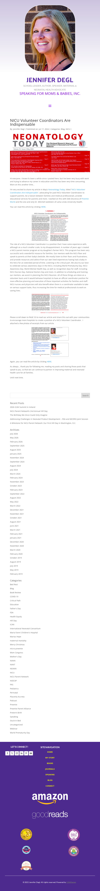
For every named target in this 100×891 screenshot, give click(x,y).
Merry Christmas (17, 644)
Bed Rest (14, 584)
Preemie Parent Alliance (20, 708)
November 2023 (17, 481)
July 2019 (14, 566)
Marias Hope (15, 636)
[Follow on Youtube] (31, 753)
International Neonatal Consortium (25, 628)
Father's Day (15, 608)
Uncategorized (16, 724)
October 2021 (16, 517)
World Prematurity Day (20, 732)
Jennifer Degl (18, 129)
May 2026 (14, 437)
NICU (68, 129)
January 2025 (15, 454)
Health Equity (16, 616)
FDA (11, 612)
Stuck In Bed (15, 720)
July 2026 (14, 433)
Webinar (13, 728)
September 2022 (17, 494)
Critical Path (15, 600)
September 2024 (17, 461)
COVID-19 (14, 596)
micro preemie (16, 648)
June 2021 (14, 526)
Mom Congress (16, 652)
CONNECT (50, 786)
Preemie (13, 704)
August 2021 (15, 522)
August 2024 (15, 465)
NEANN (13, 668)
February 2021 (16, 534)
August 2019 (15, 562)
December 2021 (17, 510)
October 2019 (16, 558)
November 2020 (17, 546)
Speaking (14, 716)
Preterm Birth (16, 712)
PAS (11, 684)
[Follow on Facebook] (7, 753)
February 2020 (16, 554)
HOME (50, 752)
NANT (12, 664)
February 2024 (16, 477)
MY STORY (50, 758)
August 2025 (15, 449)
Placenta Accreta (17, 696)
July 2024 (14, 470)
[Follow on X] (12, 753)
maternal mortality (18, 640)
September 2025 (17, 445)
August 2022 (15, 497)
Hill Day (13, 620)
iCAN (12, 624)
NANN (12, 660)
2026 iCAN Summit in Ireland (22, 407)
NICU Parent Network (19, 676)
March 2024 (15, 474)
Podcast (13, 700)
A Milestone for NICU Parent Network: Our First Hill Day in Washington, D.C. (43, 423)
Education (14, 604)
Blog (63, 129)
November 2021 (17, 514)
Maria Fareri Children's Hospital (24, 632)
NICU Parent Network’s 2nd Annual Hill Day (29, 411)
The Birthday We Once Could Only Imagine (28, 415)
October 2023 (16, 486)
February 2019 (16, 574)
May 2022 (14, 502)
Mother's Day (15, 656)
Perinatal (14, 692)
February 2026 (16, 441)
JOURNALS (50, 769)
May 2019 (14, 570)
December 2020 (17, 542)
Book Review (15, 592)
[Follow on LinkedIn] (21, 753)
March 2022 (15, 506)
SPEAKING (50, 775)
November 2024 (17, 457)
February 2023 (16, 490)
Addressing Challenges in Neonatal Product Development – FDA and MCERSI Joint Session (49, 419)
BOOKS (50, 763)
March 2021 (15, 530)
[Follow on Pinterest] (26, 753)
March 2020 (15, 550)
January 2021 (15, 538)
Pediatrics (14, 688)
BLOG (50, 780)
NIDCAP (13, 680)
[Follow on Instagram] (17, 753)
